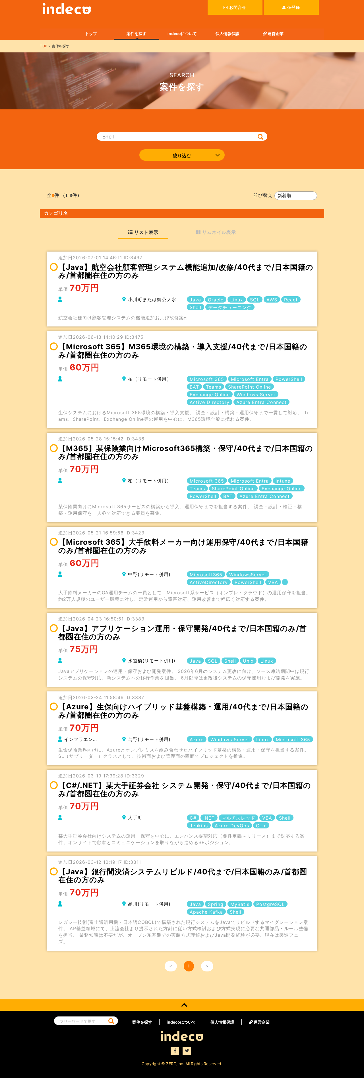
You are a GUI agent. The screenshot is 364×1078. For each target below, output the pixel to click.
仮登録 (293, 7)
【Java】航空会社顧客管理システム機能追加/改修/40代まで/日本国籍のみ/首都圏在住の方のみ (185, 271)
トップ (91, 33)
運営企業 (275, 33)
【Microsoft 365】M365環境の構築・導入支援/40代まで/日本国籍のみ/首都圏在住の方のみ (182, 350)
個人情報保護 (227, 33)
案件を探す (136, 33)
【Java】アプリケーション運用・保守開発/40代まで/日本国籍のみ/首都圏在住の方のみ (182, 632)
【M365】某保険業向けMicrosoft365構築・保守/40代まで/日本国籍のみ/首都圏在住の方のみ (185, 452)
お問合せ (237, 7)
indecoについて (182, 33)
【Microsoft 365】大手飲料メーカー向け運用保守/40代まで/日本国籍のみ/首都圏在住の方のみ (183, 546)
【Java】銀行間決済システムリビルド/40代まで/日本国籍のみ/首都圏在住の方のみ (182, 875)
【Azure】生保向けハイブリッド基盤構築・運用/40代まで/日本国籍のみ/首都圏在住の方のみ (183, 710)
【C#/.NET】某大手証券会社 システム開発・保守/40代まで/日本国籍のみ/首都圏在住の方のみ (184, 789)
